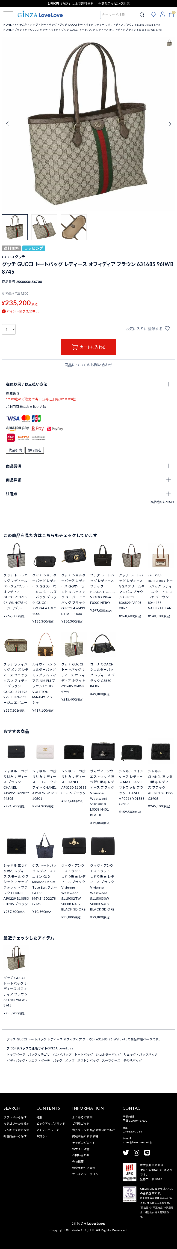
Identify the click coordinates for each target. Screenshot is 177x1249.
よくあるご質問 (82, 1117)
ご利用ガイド (80, 1123)
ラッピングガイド (83, 1142)
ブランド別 (21, 29)
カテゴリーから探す (16, 1123)
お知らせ (42, 1136)
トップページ (16, 1054)
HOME (7, 24)
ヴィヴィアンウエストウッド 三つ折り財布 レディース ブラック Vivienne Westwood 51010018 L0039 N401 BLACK (102, 793)
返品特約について (162, 502)
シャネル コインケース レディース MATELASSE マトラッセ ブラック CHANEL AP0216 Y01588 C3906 (131, 787)
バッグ (34, 24)
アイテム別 (20, 24)
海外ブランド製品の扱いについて (93, 1130)
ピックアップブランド (50, 1123)
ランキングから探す (16, 1130)
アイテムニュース (47, 1130)
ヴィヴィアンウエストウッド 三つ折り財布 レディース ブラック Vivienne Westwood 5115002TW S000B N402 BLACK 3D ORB (73, 887)
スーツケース (111, 1060)
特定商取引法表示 (83, 1168)
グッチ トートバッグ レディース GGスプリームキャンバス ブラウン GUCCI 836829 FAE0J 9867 (131, 591)
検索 (142, 15)
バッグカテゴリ (39, 1054)
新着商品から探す (15, 1136)
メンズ (70, 1060)
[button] (170, 124)
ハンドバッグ (62, 1054)
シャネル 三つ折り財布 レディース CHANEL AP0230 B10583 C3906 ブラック (74, 782)
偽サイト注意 (80, 1149)
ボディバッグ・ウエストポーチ (28, 1060)
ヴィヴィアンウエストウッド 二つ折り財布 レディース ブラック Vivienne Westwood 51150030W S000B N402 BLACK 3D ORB (102, 887)
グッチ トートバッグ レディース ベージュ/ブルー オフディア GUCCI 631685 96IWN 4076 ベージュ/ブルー (15, 591)
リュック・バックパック (141, 1054)
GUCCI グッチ (39, 29)
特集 (39, 1117)
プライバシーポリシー (86, 1174)
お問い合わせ (80, 1155)
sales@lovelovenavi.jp (138, 1142)
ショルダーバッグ (108, 1054)
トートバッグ (49, 24)
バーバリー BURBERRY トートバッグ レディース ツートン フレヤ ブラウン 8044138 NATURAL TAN (160, 591)
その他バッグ (132, 1060)
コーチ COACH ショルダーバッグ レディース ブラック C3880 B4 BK (102, 675)
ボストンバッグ (88, 1060)
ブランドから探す (15, 1117)
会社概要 (78, 1161)
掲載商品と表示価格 (85, 1136)
